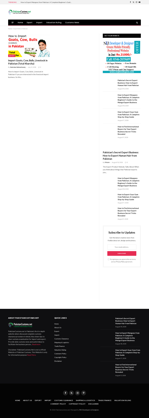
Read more (36, 344)
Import (39, 22)
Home (20, 22)
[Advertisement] (98, 11)
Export (29, 22)
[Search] (137, 22)
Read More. (31, 355)
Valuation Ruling (54, 22)
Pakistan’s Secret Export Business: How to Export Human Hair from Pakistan (128, 82)
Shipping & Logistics (61, 342)
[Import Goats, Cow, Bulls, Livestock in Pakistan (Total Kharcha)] (29, 45)
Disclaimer (58, 361)
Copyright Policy (60, 357)
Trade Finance (59, 346)
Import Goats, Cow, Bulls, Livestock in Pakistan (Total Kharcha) (27, 62)
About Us (57, 328)
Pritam (107, 162)
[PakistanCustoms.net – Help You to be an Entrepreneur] (20, 12)
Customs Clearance (61, 339)
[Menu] (13, 22)
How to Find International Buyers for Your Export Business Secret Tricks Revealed (128, 130)
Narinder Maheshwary (18, 67)
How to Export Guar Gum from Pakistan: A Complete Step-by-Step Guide (128, 114)
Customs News (72, 22)
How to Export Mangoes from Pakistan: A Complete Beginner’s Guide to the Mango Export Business (47, 2)
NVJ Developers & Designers (89, 410)
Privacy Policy (120, 262)
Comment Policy (60, 354)
